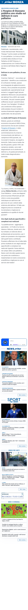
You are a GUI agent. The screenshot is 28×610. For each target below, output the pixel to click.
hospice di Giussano (9, 128)
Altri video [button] (23, 489)
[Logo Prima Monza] (14, 2)
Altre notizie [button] (22, 395)
